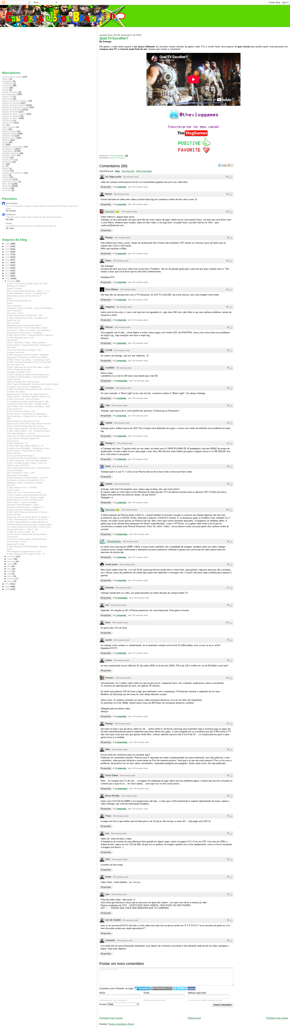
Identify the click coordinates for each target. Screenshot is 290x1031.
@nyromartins (114, 541)
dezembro (11, 281)
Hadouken (10, 214)
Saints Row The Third (15, 544)
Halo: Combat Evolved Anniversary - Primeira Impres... (29, 468)
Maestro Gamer (9, 131)
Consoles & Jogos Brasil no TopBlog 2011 (24, 387)
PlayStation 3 (8, 149)
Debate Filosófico (10, 92)
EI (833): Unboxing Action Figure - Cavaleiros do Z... (28, 318)
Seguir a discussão (231, 165)
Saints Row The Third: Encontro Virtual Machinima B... (29, 436)
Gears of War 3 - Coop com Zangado (22, 502)
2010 (7, 584)
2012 (7, 276)
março (10, 576)
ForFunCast (7, 120)
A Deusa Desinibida (14, 470)
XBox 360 (6, 184)
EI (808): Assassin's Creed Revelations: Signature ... (28, 546)
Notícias (6, 140)
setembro (11, 561)
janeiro (10, 581)
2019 (7, 257)
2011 (7, 278)
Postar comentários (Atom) (121, 1024)
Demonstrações (9, 94)
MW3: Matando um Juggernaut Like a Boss (24, 552)
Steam (9, 298)
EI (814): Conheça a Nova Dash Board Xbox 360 (26, 495)
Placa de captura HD (15, 365)
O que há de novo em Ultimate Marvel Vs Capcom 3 (28, 517)
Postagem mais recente (111, 1018)
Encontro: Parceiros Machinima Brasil (22, 510)
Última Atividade (144, 171)
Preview (6, 157)
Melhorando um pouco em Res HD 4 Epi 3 (24, 296)
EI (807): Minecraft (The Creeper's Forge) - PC (26, 554)
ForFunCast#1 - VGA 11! (17, 542)
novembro (11, 556)
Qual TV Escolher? (14, 311)
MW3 (9, 419)
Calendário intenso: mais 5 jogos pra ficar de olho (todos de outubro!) (34, 217)
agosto (10, 564)
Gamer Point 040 (13, 379)
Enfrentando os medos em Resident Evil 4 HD (25, 480)
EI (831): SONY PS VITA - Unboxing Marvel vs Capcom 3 (30, 335)
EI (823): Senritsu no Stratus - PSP (21, 411)
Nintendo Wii (8, 136)
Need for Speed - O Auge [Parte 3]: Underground (26, 414)
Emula (9, 223)
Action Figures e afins (12, 77)
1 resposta (121, 187)
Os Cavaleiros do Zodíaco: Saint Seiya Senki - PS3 (27, 402)
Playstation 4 (8, 151)
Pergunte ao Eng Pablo (12, 147)
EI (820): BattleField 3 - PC (17, 443)
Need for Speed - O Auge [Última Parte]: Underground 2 (29, 345)
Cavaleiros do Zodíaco (16, 392)
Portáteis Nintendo (10, 153)
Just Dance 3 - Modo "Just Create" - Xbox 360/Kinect (28, 330)
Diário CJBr (7, 96)
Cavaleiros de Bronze (15, 352)
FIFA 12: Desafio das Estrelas (19, 370)
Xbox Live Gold (13, 323)
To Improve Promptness (13, 173)
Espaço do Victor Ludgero (14, 114)
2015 (7, 268)
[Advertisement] (19, 48)
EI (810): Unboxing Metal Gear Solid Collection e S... (28, 522)
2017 (7, 262)
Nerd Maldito (12, 203)
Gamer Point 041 (13, 320)
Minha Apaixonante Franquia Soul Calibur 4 (24, 325)
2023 (7, 246)
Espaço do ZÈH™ (10, 118)
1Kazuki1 (109, 211)
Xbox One (6, 186)
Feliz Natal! (11, 347)
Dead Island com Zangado (17, 475)
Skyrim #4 (11, 485)
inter (4, 125)
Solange (112, 155)
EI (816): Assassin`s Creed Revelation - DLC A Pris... (28, 478)
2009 (7, 586)
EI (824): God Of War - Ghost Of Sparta (23, 399)
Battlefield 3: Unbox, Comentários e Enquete (24, 483)
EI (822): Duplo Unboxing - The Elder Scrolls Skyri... (28, 429)
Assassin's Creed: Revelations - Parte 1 (23, 505)
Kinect (5, 129)
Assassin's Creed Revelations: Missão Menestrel (27, 539)
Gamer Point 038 (13, 515)
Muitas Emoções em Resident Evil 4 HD (23, 421)
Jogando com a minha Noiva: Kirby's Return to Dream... (29, 424)
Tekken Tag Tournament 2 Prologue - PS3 (24, 350)
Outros (5, 142)
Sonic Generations (14, 306)
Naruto (9, 303)
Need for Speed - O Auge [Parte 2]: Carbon (24, 451)
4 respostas (121, 380)
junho (9, 569)
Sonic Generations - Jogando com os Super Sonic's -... (29, 416)
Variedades (7, 179)
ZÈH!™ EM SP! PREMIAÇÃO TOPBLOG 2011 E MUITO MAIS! (32, 384)
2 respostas (121, 598)
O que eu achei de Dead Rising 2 (20, 456)
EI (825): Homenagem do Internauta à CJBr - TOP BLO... (30, 389)
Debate (5, 90)
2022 (7, 249)
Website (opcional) (197, 993)
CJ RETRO (7, 85)
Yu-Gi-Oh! (6, 190)
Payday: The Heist (14, 288)
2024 (7, 244)
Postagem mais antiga (277, 1018)
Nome (102, 993)
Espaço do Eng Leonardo (14, 105)
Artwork (5, 79)
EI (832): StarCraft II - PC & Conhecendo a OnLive (27, 328)
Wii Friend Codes (10, 181)
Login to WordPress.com (162, 988)
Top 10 (5, 175)
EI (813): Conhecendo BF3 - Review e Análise (25, 497)
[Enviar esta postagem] (126, 155)
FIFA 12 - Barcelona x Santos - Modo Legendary (26, 342)
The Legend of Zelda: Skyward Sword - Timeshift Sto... (29, 458)
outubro (10, 559)
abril (9, 574)
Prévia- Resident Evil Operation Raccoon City (25, 426)
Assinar (103, 1004)
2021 (7, 252)
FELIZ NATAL (12, 340)
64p (117, 510)
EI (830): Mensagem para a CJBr (20, 338)
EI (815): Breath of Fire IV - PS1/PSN (22, 488)
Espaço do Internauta (12, 109)
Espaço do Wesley (10, 116)
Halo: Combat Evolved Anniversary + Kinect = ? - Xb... (29, 291)
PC (3, 144)
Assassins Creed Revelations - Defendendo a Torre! (28, 448)
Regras (5, 168)
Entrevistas (7, 99)
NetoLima (110, 509)
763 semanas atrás (130, 920)
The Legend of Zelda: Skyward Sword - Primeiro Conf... (29, 527)
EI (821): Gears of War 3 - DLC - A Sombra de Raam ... (29, 431)
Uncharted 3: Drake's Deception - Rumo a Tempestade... (30, 308)
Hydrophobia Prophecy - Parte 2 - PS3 (22, 529)
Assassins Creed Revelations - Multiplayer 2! (25, 507)
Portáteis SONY (9, 155)
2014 (7, 270)
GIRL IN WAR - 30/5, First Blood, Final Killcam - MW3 (28, 406)
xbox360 (6, 188)
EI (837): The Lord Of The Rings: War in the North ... (28, 284)
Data (117, 171)
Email (146, 993)
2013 (7, 273)
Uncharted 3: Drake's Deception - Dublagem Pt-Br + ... (29, 404)
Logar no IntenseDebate (143, 988)
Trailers (5, 177)
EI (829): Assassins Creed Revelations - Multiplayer (28, 355)
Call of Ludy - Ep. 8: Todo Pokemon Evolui (24, 492)
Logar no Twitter (180, 988)
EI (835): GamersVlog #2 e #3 (19, 301)
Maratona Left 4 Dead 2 (16, 286)
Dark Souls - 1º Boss (15, 313)
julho (9, 566)
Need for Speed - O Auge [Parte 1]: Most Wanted (26, 534)
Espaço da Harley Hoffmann (15, 101)
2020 (7, 254)
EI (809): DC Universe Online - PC (21, 532)
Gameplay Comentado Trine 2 (19, 372)
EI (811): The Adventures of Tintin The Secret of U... (28, 519)
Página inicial (194, 1018)
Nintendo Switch (9, 133)
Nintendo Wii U (9, 138)
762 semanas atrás (125, 941)
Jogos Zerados (9, 127)
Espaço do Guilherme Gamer (15, 107)
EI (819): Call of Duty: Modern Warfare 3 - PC (25, 446)
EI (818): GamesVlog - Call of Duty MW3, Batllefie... (27, 461)
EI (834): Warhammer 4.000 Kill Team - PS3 (24, 315)
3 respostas (121, 534)
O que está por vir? (14, 409)
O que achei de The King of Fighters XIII (23, 438)
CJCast (5, 88)
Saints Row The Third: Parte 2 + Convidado (24, 333)
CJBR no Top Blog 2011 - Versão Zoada (23, 382)
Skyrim (9, 549)
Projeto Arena (8, 160)
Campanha (7, 81)
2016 (7, 265)
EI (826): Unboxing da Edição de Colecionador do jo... (28, 375)
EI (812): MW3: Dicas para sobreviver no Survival (27, 512)
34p (117, 212)
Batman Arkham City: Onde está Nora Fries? (25, 500)
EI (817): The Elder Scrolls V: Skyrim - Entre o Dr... (27, 463)
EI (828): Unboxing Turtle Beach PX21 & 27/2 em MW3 (29, 362)
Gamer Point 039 (13, 453)
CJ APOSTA (7, 83)
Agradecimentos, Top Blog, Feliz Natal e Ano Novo (27, 394)
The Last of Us (13, 441)
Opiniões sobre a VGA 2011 (18, 465)
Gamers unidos (13, 490)
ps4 (4, 166)
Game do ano (12, 537)
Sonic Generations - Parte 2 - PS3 (20, 473)
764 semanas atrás (131, 177)
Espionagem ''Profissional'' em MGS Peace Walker (27, 357)
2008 (7, 589)
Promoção (7, 162)
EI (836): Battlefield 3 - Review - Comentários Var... (27, 293)
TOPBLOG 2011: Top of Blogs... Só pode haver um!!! (28, 360)
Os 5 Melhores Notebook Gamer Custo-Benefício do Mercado (31, 226)
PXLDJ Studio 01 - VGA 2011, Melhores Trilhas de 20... (29, 397)
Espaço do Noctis (10, 112)
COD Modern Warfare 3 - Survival (20, 433)
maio (9, 571)
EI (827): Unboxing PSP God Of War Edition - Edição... (29, 367)
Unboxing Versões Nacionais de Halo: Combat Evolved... (30, 524)
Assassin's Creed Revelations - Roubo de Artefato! (27, 377)
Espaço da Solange (117, 158)
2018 (7, 260)
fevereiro (11, 579)
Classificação (127, 171)
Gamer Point (8, 123)
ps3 (4, 164)
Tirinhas (6, 171)
